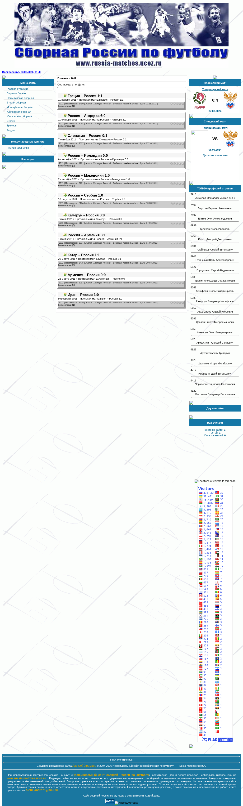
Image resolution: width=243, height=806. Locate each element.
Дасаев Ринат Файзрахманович (215, 322)
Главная (62, 78)
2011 (61, 104)
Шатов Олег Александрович (215, 218)
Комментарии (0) (66, 146)
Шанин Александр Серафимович (215, 280)
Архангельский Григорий (215, 353)
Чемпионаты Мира (18, 147)
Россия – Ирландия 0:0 (88, 155)
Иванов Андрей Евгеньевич (215, 373)
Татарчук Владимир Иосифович (215, 301)
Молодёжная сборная (20, 107)
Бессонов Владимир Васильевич (215, 394)
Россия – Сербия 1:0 (85, 195)
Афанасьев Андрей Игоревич (215, 311)
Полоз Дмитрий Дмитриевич (215, 239)
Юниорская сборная (19, 111)
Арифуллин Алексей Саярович (215, 342)
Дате (81, 84)
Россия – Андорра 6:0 (86, 116)
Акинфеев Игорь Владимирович (215, 291)
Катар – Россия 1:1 (84, 255)
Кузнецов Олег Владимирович (215, 332)
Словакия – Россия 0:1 (87, 136)
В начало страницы (121, 759)
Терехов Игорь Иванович (215, 229)
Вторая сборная (16, 102)
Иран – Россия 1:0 (83, 295)
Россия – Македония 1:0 (89, 175)
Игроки (11, 121)
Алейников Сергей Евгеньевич (215, 249)
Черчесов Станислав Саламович (215, 384)
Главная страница (17, 88)
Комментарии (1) (66, 106)
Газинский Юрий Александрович (215, 260)
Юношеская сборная (19, 116)
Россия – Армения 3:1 (87, 235)
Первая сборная (16, 93)
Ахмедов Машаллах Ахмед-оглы (215, 198)
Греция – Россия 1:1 (85, 96)
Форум (11, 130)
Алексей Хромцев (84, 765)
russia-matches (130, 104)
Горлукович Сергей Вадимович (215, 270)
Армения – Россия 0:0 (87, 275)
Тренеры (12, 125)
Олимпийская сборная (20, 98)
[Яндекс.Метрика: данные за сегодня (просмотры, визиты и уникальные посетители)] (126, 803)
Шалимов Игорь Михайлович (215, 363)
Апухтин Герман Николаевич (215, 208)
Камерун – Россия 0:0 (86, 215)
